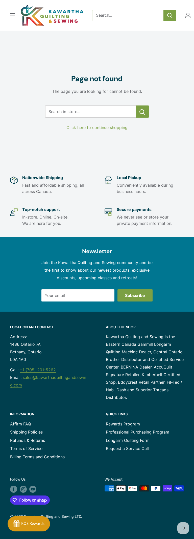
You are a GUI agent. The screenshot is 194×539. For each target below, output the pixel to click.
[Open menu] (12, 15)
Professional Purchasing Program (137, 432)
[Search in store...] (142, 111)
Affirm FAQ (20, 423)
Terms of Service (26, 448)
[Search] (169, 15)
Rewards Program (123, 423)
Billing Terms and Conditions (37, 456)
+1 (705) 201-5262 (38, 369)
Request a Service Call (127, 448)
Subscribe (135, 295)
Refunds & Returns (27, 440)
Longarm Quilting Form (128, 440)
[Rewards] (29, 523)
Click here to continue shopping (97, 127)
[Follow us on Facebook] (13, 488)
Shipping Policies (26, 432)
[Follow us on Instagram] (23, 488)
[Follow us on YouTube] (32, 488)
